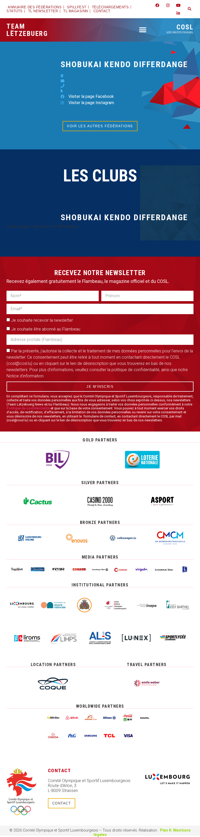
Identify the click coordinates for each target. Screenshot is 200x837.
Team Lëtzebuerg (27, 29)
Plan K (165, 830)
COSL (179, 28)
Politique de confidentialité (28, 408)
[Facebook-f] (157, 5)
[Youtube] (178, 5)
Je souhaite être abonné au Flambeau (45, 329)
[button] (189, 9)
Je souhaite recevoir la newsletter (42, 320)
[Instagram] (168, 5)
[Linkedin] (178, 13)
